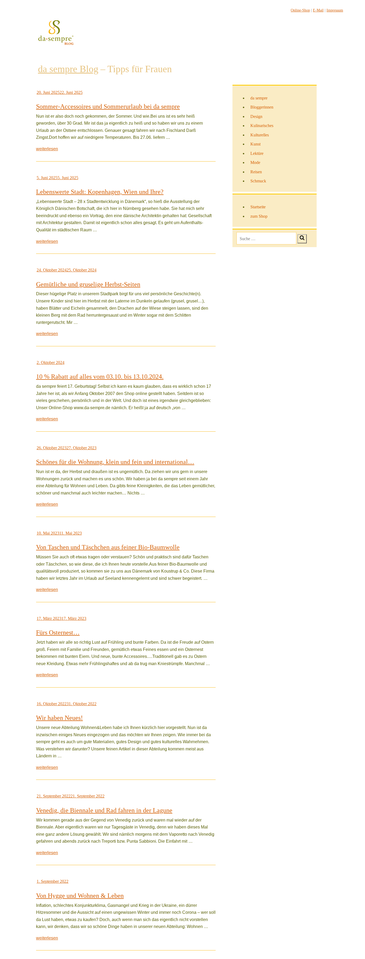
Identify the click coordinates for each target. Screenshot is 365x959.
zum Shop (258, 216)
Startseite (258, 207)
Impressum (335, 10)
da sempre (258, 98)
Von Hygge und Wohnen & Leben (80, 895)
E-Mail (318, 10)
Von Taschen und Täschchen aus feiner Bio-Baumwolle (108, 547)
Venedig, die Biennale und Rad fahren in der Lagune (104, 810)
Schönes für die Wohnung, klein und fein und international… (115, 461)
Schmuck (258, 181)
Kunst (255, 144)
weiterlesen (47, 149)
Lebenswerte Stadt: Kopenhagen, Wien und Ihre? (100, 191)
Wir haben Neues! (59, 717)
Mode (255, 162)
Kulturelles (259, 135)
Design (256, 116)
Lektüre (256, 153)
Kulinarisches (261, 125)
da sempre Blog (68, 69)
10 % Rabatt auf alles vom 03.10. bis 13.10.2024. (100, 376)
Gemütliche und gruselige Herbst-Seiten (88, 284)
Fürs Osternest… (58, 632)
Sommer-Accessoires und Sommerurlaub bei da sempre (108, 106)
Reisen (256, 172)
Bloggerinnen (261, 107)
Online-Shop (300, 10)
